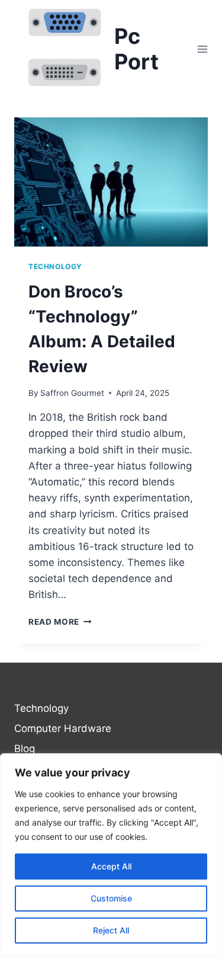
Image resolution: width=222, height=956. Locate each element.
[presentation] (111, 182)
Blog (24, 748)
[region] (111, 854)
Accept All (111, 866)
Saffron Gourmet (72, 393)
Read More (60, 621)
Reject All (111, 930)
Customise (111, 898)
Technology (55, 266)
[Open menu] (202, 49)
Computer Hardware (62, 728)
